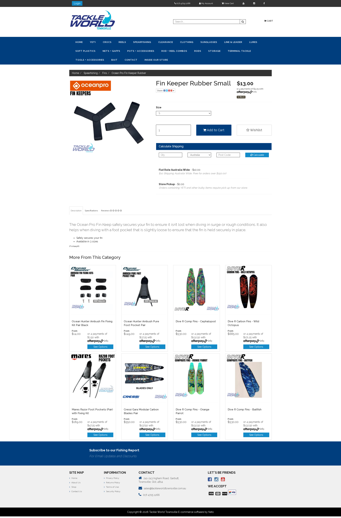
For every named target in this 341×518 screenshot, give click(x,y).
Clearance (140, 42)
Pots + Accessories (86, 50)
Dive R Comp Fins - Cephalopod (196, 311)
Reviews (105, 201)
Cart (269, 21)
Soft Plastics (226, 42)
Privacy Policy (112, 468)
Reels (106, 42)
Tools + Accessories (195, 50)
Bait (215, 50)
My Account (207, 3)
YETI (86, 42)
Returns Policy (112, 473)
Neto (211, 502)
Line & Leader (194, 42)
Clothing (156, 42)
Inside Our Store (247, 50)
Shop (73, 477)
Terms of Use (112, 477)
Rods (134, 50)
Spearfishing (121, 42)
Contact (227, 50)
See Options (100, 337)
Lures (209, 42)
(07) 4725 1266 (183, 3)
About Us (75, 473)
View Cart (229, 3)
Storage (146, 50)
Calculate (258, 145)
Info (255, 82)
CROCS (95, 42)
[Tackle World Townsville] (92, 19)
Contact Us (76, 482)
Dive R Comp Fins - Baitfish (244, 400)
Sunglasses (174, 42)
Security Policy (112, 482)
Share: (160, 81)
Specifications (91, 201)
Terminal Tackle (166, 50)
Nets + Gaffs (247, 42)
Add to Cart (215, 120)
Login (77, 3)
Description (76, 201)
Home (76, 42)
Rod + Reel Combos (115, 50)
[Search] (243, 21)
